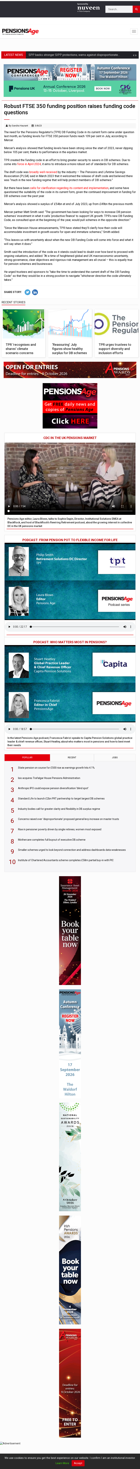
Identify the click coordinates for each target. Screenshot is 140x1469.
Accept (78, 1463)
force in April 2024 (29, 164)
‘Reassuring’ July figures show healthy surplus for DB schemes (69, 349)
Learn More (62, 1463)
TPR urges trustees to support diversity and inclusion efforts (115, 349)
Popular (27, 757)
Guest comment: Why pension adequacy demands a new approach (70, 56)
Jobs (115, 757)
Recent (72, 757)
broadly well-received (43, 172)
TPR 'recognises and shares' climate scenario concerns (21, 349)
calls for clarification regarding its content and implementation (68, 188)
